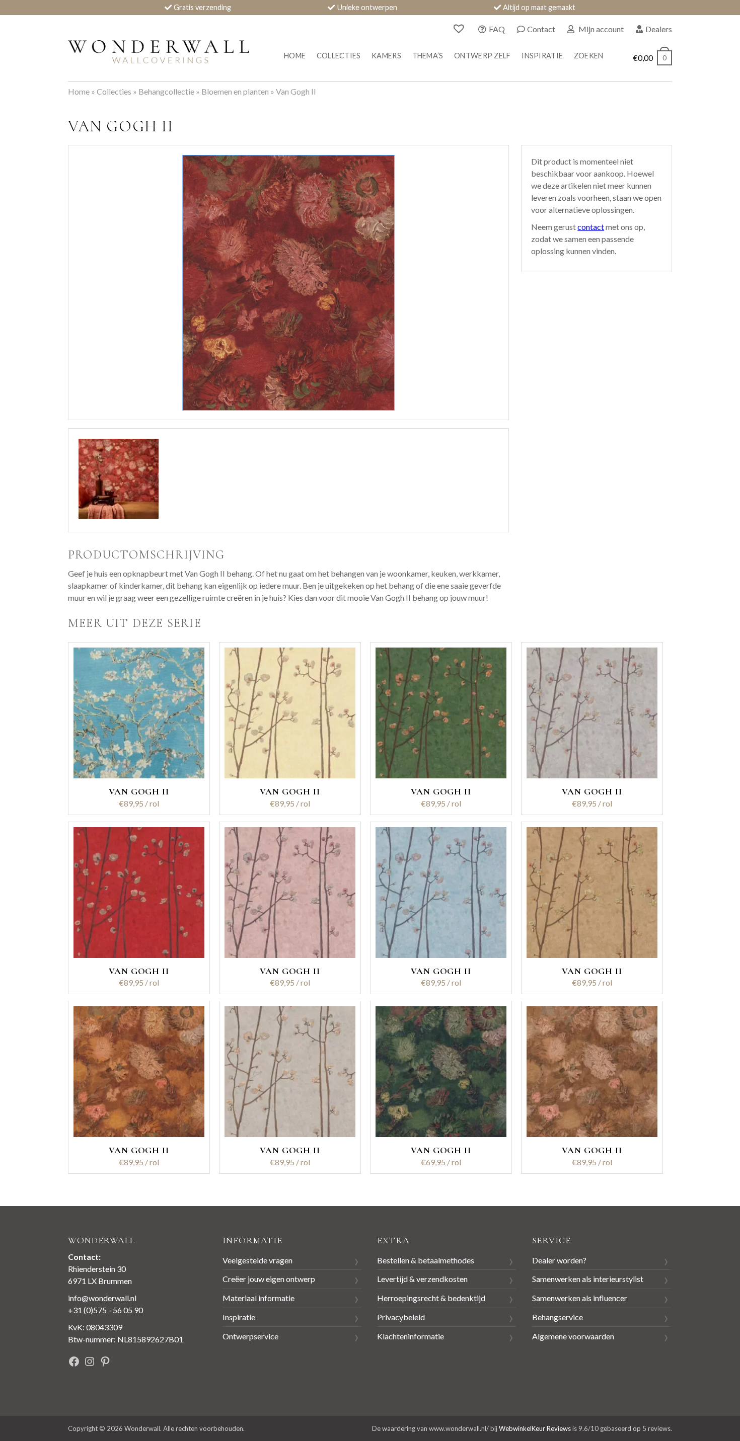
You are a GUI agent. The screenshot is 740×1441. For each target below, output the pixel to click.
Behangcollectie (166, 91)
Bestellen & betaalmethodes (425, 1260)
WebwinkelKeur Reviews (535, 1428)
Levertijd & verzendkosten (422, 1279)
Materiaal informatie (258, 1298)
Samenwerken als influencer (579, 1298)
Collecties (339, 55)
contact (590, 226)
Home (295, 55)
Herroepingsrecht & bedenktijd (431, 1298)
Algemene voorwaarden (573, 1336)
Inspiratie (542, 55)
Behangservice (557, 1317)
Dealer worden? (559, 1260)
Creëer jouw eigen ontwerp (269, 1279)
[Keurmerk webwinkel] (168, 1363)
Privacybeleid (401, 1317)
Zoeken (589, 55)
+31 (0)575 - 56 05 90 (105, 1310)
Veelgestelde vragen (257, 1260)
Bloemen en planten (235, 91)
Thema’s (427, 55)
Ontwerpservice (250, 1336)
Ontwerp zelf (482, 55)
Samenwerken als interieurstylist (587, 1279)
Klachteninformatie (410, 1336)
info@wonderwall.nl (102, 1298)
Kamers (386, 55)
